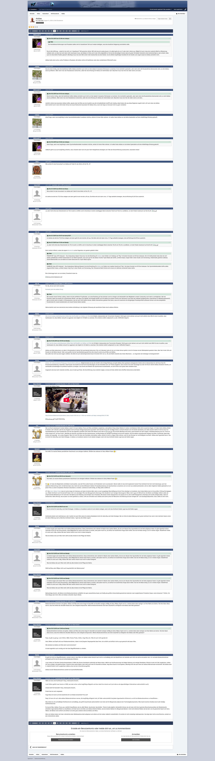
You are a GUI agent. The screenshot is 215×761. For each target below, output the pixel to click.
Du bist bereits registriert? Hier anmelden (160, 9)
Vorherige (34, 30)
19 (57, 31)
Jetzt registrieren (178, 9)
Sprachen (30, 758)
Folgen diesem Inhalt (162, 18)
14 (42, 31)
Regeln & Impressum (46, 9)
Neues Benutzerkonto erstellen (65, 739)
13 (39, 31)
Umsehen (33, 9)
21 (63, 31)
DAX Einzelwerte (58, 20)
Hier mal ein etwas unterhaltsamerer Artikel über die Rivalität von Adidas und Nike (67, 316)
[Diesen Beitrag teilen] (171, 34)
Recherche (71, 250)
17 (51, 31)
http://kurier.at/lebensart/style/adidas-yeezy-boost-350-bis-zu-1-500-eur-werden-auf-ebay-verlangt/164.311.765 (77, 415)
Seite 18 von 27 (84, 31)
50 (169, 18)
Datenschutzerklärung (40, 758)
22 (66, 31)
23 (69, 31)
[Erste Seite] (30, 31)
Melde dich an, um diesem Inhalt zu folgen (146, 18)
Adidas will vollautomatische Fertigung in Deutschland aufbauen (62, 363)
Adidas (100, 256)
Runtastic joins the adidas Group (54, 289)
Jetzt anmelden (136, 739)
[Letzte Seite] (78, 31)
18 (54, 31)
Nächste (74, 30)
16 (48, 31)
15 (45, 31)
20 (60, 31)
